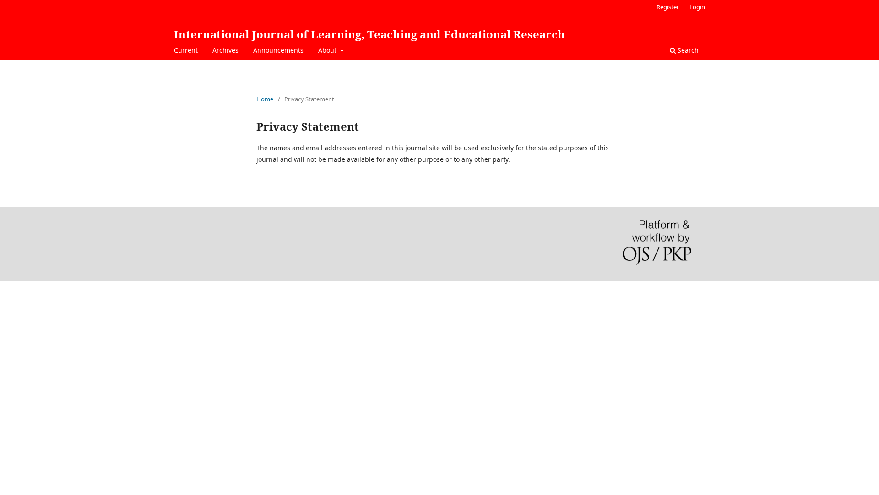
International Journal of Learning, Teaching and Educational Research (369, 34)
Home (264, 99)
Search (687, 50)
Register (668, 7)
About (328, 50)
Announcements (278, 50)
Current (186, 50)
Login (697, 7)
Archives (225, 50)
